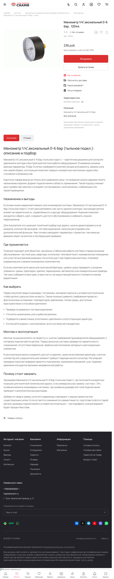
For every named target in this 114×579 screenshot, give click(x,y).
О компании (36, 445)
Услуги (7, 459)
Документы (35, 473)
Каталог (8, 445)
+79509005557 (11, 488)
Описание (11, 137)
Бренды (7, 454)
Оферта (104, 538)
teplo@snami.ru (11, 493)
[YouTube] (94, 523)
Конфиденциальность (86, 538)
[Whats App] (106, 523)
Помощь (87, 439)
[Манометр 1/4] (32, 48)
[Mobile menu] (5, 4)
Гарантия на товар (92, 454)
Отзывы (27, 137)
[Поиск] (75, 4)
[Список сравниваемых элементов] (91, 4)
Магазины (62, 450)
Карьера (34, 464)
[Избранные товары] (99, 4)
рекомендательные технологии (60, 547)
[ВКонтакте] (77, 523)
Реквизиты (62, 445)
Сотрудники (36, 450)
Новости (34, 454)
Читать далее (87, 560)
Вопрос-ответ (90, 459)
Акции (7, 450)
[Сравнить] (96, 32)
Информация (64, 439)
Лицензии (35, 469)
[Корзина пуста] (106, 4)
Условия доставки (92, 450)
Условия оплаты (91, 445)
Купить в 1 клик (86, 67)
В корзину (86, 58)
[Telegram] (88, 523)
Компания (35, 439)
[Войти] (83, 4)
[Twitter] (82, 523)
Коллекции (9, 464)
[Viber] (100, 523)
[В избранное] (101, 32)
